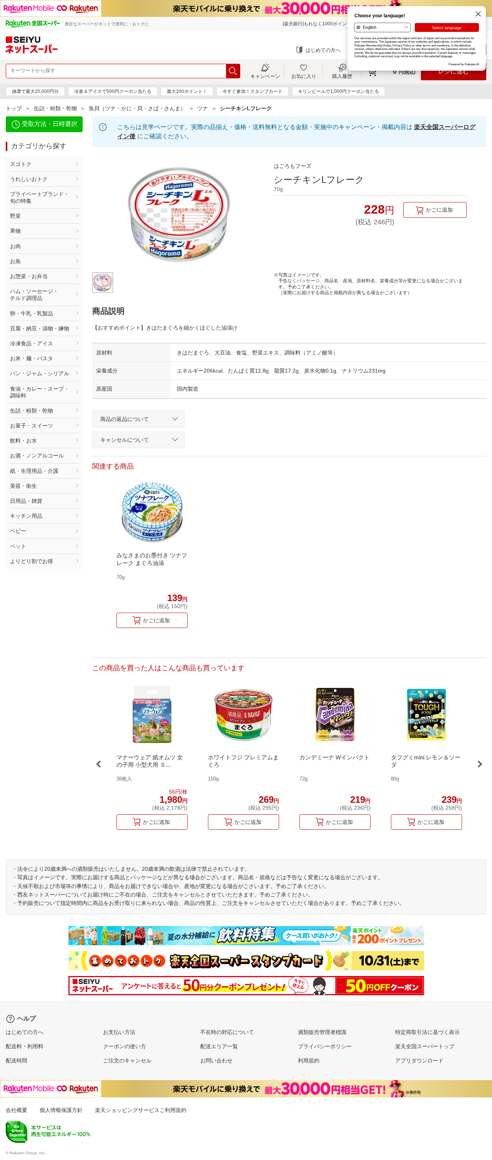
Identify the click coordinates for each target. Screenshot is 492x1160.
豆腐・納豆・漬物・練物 (39, 328)
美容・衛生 (23, 486)
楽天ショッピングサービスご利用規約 (140, 1110)
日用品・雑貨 (26, 501)
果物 (15, 231)
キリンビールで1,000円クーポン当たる (338, 91)
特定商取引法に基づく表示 (427, 1032)
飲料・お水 (23, 440)
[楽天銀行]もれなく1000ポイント (317, 24)
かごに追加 (439, 210)
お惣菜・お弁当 (29, 276)
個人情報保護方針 (61, 1110)
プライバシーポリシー (325, 1046)
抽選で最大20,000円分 (35, 91)
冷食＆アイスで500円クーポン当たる (112, 91)
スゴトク (21, 164)
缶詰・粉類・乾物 (55, 108)
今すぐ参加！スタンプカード (253, 91)
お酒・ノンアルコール (37, 455)
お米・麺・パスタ (31, 358)
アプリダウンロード (419, 1060)
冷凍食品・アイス (31, 343)
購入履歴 (342, 76)
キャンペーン (265, 76)
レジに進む (453, 71)
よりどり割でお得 (31, 561)
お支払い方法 (119, 1032)
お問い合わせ (216, 1060)
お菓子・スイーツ (31, 426)
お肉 (15, 246)
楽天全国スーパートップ (424, 1046)
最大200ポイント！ (187, 91)
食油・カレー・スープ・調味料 (39, 392)
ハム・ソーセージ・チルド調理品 (34, 294)
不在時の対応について (227, 1032)
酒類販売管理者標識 (322, 1032)
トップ (14, 108)
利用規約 (308, 1060)
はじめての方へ (323, 50)
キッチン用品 (26, 516)
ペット (18, 546)
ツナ (202, 108)
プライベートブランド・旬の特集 (39, 197)
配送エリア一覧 (219, 1046)
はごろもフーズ (292, 166)
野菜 (15, 216)
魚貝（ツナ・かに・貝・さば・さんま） (137, 108)
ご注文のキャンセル (127, 1060)
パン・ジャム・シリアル (39, 373)
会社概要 (16, 1110)
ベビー (18, 531)
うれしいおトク (29, 179)
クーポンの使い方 (124, 1046)
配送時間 (16, 1060)
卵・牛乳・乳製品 (31, 313)
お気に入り (303, 76)
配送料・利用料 (24, 1046)
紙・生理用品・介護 (34, 471)
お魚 (15, 261)
